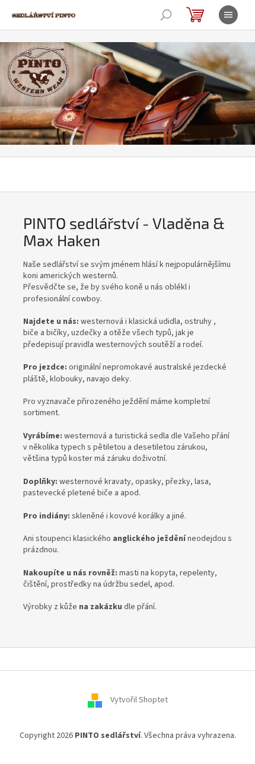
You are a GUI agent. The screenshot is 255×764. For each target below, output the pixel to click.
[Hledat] (166, 15)
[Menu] (228, 15)
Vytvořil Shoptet (139, 700)
